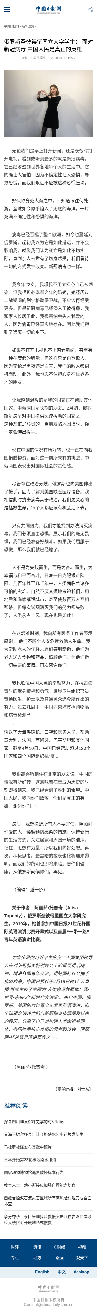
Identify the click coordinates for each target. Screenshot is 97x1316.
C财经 (59, 1247)
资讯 (37, 1247)
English (42, 1272)
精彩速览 (28, 26)
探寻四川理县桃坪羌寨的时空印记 (34, 1122)
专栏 (15, 1258)
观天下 (82, 1258)
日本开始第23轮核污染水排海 (30, 1160)
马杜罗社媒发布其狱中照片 (28, 1147)
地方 (37, 1258)
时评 (15, 1247)
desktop (81, 1272)
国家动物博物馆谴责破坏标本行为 (34, 1172)
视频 (82, 1247)
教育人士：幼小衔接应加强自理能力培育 (40, 1185)
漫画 (60, 1258)
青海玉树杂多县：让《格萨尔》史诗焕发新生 (44, 1134)
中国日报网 (11, 26)
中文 (62, 1272)
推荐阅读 (16, 1105)
